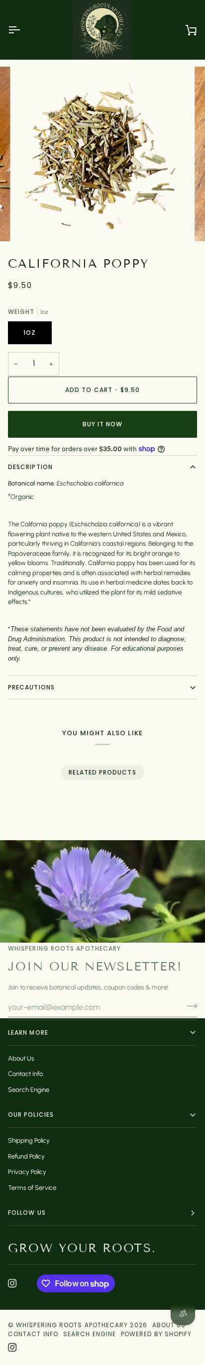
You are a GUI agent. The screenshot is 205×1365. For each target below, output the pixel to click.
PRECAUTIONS (31, 687)
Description (30, 467)
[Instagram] (12, 1283)
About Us (21, 1058)
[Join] (189, 1006)
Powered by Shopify (156, 1334)
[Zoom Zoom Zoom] (102, 154)
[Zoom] (34, 222)
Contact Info (25, 1073)
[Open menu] (23, 30)
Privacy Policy (27, 1171)
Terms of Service (32, 1187)
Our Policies (31, 1114)
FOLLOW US (27, 1212)
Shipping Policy (29, 1140)
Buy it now (103, 424)
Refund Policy (26, 1156)
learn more (28, 1032)
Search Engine (28, 1089)
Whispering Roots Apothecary (72, 1325)
